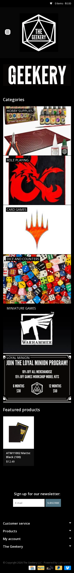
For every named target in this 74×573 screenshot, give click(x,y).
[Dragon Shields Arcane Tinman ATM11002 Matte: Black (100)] (18, 432)
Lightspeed (64, 562)
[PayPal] (40, 567)
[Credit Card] (31, 567)
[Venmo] (67, 567)
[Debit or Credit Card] (49, 567)
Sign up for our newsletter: (37, 494)
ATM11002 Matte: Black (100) (18, 455)
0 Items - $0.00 (62, 3)
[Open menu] (7, 32)
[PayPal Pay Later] (58, 567)
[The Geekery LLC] (44, 32)
